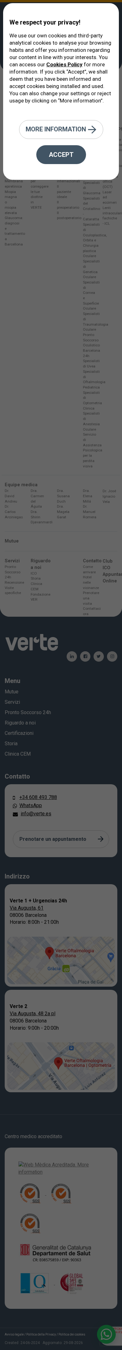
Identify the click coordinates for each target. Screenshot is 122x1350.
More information (57, 129)
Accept (61, 154)
